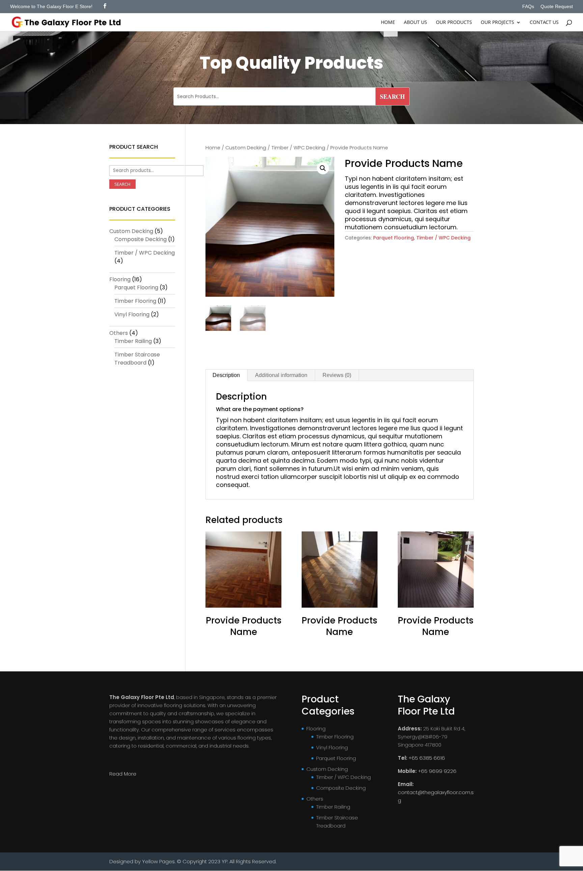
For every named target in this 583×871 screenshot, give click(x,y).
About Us (415, 22)
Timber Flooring (135, 301)
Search (122, 184)
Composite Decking (140, 239)
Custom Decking (245, 147)
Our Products (454, 22)
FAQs (528, 6)
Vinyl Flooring (131, 314)
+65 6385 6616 (427, 757)
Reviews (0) (337, 375)
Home (388, 22)
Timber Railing (133, 341)
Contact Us (544, 22)
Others (118, 333)
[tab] (226, 375)
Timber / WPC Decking (298, 147)
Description (226, 375)
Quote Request (556, 6)
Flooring (120, 279)
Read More (122, 773)
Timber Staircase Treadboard (137, 359)
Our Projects (497, 22)
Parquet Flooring (393, 237)
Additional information (281, 375)
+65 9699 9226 (437, 771)
